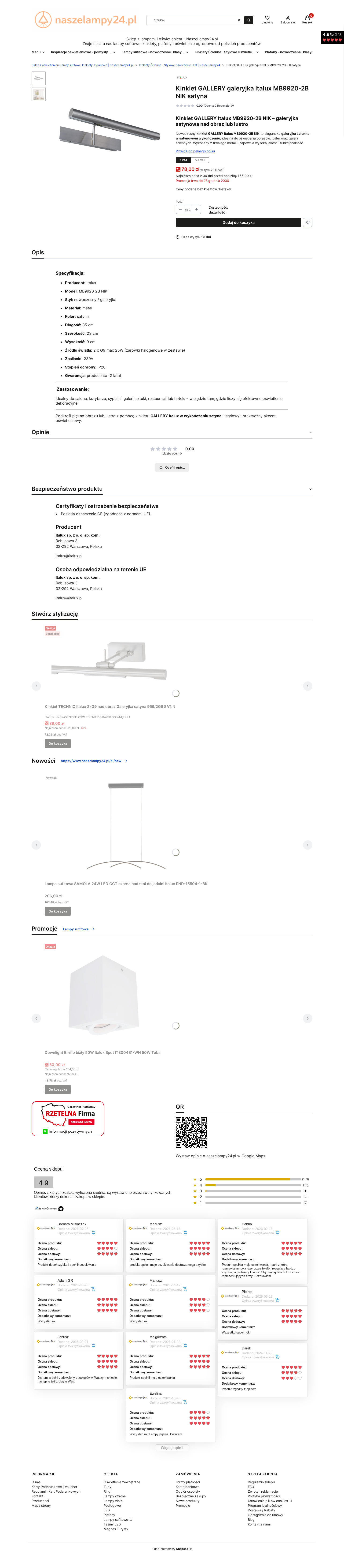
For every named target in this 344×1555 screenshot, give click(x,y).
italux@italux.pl (69, 555)
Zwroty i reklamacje (263, 1491)
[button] (248, 20)
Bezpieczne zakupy (191, 1496)
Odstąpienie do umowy (265, 1515)
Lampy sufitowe (75, 929)
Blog (251, 1519)
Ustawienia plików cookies (268, 1501)
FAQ (251, 1487)
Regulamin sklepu (261, 1482)
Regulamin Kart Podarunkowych (56, 1491)
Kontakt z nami (259, 1524)
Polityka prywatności (264, 1496)
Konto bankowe (187, 1487)
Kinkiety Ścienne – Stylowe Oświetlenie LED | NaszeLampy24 (179, 65)
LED (107, 1510)
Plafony (109, 1515)
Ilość (179, 201)
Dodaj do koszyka (239, 222)
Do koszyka (58, 743)
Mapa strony (41, 1505)
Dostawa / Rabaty (261, 1510)
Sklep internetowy (170, 1549)
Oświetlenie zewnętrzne (122, 1482)
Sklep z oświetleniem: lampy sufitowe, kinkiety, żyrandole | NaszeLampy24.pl (82, 65)
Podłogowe (112, 1505)
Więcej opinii (172, 1448)
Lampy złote (113, 1501)
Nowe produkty (188, 1501)
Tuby (107, 1487)
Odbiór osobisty (188, 1491)
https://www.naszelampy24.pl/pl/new (91, 761)
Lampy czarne (115, 1496)
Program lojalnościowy (265, 1505)
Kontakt (37, 1496)
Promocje (183, 1505)
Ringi (107, 1491)
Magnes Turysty (116, 1529)
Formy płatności (188, 1482)
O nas (36, 1482)
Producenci (40, 1501)
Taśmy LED (112, 1524)
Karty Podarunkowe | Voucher (54, 1487)
